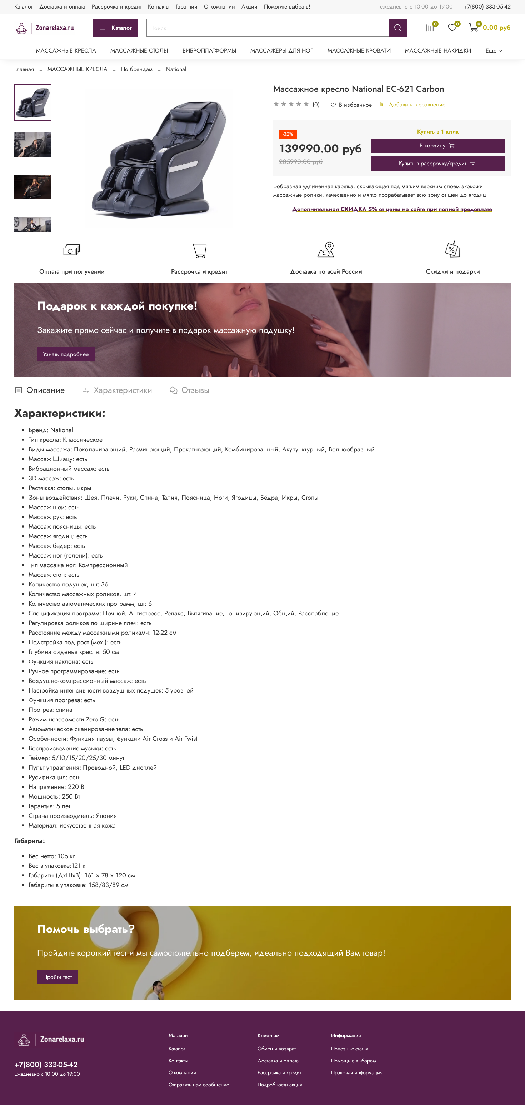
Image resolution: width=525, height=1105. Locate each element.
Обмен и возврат (277, 1048)
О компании (219, 6)
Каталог (23, 6)
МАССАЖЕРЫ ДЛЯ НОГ (281, 50)
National (176, 69)
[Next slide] (32, 222)
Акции (249, 6)
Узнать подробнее (66, 354)
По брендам (136, 69)
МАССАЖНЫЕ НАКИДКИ (438, 50)
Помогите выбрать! (287, 6)
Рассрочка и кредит (116, 6)
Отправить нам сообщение (199, 1084)
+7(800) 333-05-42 (487, 6)
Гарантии (187, 6)
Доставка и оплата (62, 6)
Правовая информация (356, 1072)
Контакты (158, 6)
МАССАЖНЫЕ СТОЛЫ (139, 50)
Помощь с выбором (353, 1060)
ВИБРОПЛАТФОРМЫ (209, 50)
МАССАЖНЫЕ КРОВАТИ (359, 50)
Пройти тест (57, 977)
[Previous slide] (69, 158)
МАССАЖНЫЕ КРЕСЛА (66, 50)
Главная (24, 69)
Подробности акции (280, 1084)
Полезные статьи (350, 1048)
